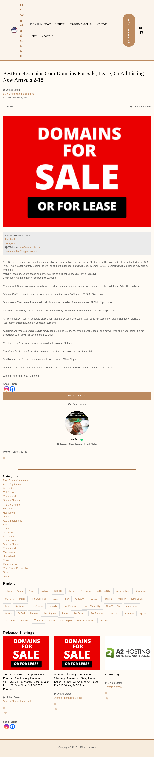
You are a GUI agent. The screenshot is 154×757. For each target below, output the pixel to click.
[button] (129, 30)
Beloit (58, 590)
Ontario (8, 613)
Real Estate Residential (15, 568)
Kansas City (137, 599)
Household (9, 512)
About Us (47, 36)
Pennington (50, 613)
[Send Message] (4, 458)
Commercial (9, 496)
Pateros (34, 613)
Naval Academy (71, 606)
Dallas (22, 599)
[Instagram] (140, 28)
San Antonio (79, 613)
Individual (25, 701)
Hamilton (94, 599)
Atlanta (8, 591)
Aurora (20, 591)
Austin (32, 591)
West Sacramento (85, 620)
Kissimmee (20, 606)
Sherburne (130, 613)
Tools (6, 516)
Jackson (121, 598)
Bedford (44, 591)
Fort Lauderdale (38, 598)
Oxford (21, 613)
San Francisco (98, 613)
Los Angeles (37, 606)
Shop (35, 36)
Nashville (53, 606)
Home (47, 24)
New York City (92, 606)
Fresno (55, 599)
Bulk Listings (10, 93)
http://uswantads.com (30, 247)
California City (103, 591)
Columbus (141, 591)
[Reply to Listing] (4, 708)
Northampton (132, 606)
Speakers (8, 532)
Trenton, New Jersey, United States (78, 444)
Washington (66, 620)
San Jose (114, 613)
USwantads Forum (81, 24)
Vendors (102, 24)
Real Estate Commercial (16, 480)
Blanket (71, 591)
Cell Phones (9, 492)
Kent (7, 606)
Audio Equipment (12, 484)
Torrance (24, 620)
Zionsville (103, 620)
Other (6, 528)
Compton (9, 599)
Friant (66, 599)
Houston (107, 599)
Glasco (79, 598)
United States (13, 90)
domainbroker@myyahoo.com (21, 251)
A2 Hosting (112, 674)
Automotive (9, 488)
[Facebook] (141, 32)
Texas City (10, 620)
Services (7, 572)
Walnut (51, 620)
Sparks (143, 613)
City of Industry (123, 591)
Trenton (38, 620)
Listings (60, 24)
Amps (6, 524)
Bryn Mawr (86, 591)
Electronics (9, 508)
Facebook (10, 239)
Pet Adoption (10, 564)
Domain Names (25, 93)
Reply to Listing (77, 396)
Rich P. (75, 439)
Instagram (10, 243)
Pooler (65, 613)
